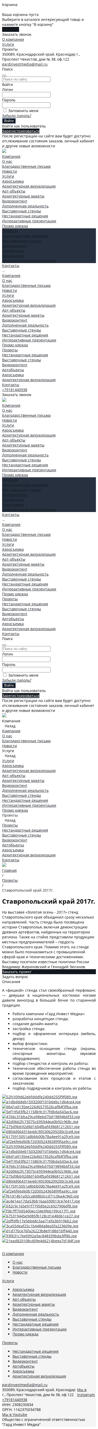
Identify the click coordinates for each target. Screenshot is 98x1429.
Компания (11, 275)
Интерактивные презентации (29, 220)
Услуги (8, 44)
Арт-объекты (13, 191)
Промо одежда (15, 225)
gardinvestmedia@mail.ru (25, 64)
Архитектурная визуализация (29, 186)
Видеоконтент (14, 201)
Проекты (10, 349)
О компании (13, 39)
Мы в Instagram (86, 1392)
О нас (7, 161)
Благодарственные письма (26, 166)
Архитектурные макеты (23, 196)
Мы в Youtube (14, 1414)
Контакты (10, 384)
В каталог (10, 29)
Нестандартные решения (25, 215)
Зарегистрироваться (20, 131)
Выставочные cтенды (21, 210)
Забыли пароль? (16, 115)
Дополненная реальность (25, 206)
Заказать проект (17, 971)
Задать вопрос (15, 976)
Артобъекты (13, 250)
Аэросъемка (13, 181)
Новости (9, 171)
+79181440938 (14, 389)
